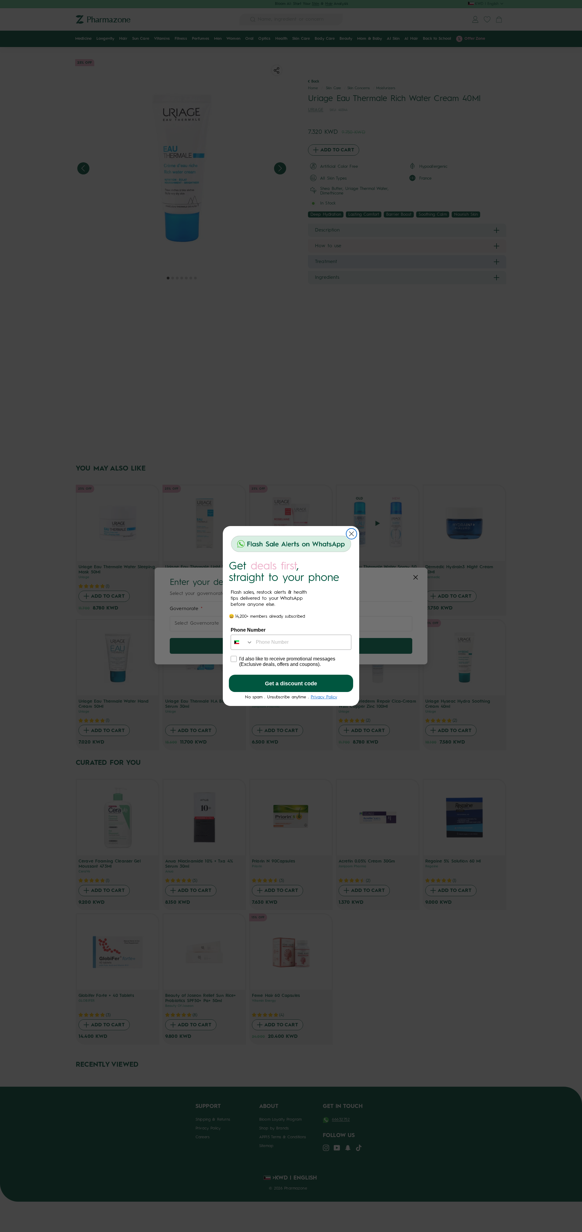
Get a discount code (291, 683)
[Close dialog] (351, 533)
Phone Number (248, 630)
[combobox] (242, 642)
